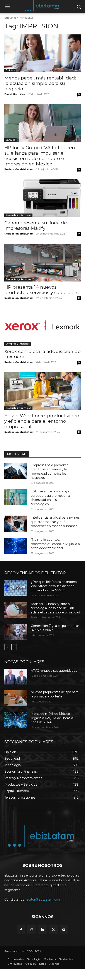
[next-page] (14, 647)
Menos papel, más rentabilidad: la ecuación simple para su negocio (40, 83)
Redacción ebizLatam (18, 169)
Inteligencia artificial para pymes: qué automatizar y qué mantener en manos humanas (55, 522)
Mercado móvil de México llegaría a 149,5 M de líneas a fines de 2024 (52, 718)
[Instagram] (31, 929)
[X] (53, 929)
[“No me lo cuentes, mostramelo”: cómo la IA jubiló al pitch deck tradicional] (15, 546)
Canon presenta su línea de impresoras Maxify (35, 225)
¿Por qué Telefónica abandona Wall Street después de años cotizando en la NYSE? (54, 586)
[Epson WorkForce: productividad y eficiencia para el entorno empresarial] (42, 391)
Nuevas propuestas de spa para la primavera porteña (54, 694)
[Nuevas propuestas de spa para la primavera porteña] (15, 698)
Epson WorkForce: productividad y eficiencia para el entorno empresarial (42, 421)
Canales (10, 140)
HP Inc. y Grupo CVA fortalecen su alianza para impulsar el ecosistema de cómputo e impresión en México (39, 156)
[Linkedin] (42, 929)
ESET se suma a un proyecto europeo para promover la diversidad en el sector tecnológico (53, 497)
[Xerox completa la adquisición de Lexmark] (42, 327)
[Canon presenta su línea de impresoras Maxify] (42, 198)
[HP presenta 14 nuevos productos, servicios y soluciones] (42, 262)
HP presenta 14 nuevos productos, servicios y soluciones (41, 289)
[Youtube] (64, 929)
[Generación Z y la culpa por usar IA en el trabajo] (15, 632)
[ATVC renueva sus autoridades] (15, 677)
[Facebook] (21, 929)
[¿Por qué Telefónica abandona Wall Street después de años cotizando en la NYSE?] (15, 588)
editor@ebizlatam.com (43, 899)
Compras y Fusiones (18, 343)
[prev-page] (7, 647)
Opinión (10, 70)
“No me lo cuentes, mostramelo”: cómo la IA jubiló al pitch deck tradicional (55, 544)
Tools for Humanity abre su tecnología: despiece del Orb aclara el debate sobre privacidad (55, 608)
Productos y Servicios (18, 215)
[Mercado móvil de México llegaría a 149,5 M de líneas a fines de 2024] (15, 720)
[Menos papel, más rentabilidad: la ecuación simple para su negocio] (42, 53)
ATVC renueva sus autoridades (54, 671)
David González (15, 94)
